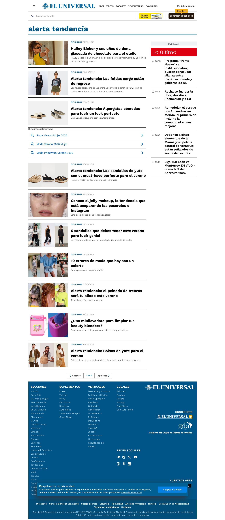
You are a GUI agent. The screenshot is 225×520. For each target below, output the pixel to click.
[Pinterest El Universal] (123, 463)
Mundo (34, 420)
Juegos (92, 432)
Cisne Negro (65, 417)
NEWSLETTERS (135, 6)
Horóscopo (94, 439)
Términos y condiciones (106, 507)
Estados (35, 432)
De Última (64, 402)
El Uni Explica (38, 409)
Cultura (35, 457)
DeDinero (93, 424)
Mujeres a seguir (40, 398)
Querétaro (122, 406)
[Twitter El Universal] (129, 458)
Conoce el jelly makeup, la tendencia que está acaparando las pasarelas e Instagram (108, 206)
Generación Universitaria (95, 411)
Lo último (164, 52)
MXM (101, 6)
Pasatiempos (95, 435)
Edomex (121, 391)
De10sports (94, 420)
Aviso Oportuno (96, 398)
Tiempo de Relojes (69, 413)
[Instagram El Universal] (118, 463)
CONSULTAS (152, 6)
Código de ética (89, 504)
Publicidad (117, 504)
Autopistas (65, 409)
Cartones (36, 443)
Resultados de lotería (96, 445)
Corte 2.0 (36, 395)
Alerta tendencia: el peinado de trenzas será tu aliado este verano (106, 293)
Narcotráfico (37, 435)
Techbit (35, 476)
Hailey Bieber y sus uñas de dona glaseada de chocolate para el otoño (103, 51)
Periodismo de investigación (38, 404)
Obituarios (93, 406)
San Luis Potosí (125, 409)
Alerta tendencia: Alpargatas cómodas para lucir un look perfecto (105, 111)
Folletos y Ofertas (98, 395)
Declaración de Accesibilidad (174, 504)
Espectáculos (38, 454)
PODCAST (121, 6)
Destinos (64, 406)
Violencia (104, 504)
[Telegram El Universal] (118, 458)
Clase (62, 391)
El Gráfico (93, 417)
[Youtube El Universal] (135, 458)
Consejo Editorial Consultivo (64, 504)
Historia (152, 504)
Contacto (126, 507)
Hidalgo (121, 402)
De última (76, 42)
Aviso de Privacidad (135, 504)
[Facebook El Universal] (123, 458)
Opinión (35, 439)
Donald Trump (38, 424)
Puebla (120, 398)
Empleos (93, 402)
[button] (181, 16)
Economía (36, 446)
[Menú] (33, 6)
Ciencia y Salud (39, 468)
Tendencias (37, 465)
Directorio (41, 504)
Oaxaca (121, 395)
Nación (34, 391)
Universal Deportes (41, 450)
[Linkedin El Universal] (129, 463)
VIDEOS (110, 6)
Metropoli (36, 428)
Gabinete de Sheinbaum (37, 415)
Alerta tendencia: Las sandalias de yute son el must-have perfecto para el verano (108, 173)
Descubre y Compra (99, 391)
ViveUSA (92, 428)
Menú (34, 479)
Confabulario (38, 461)
